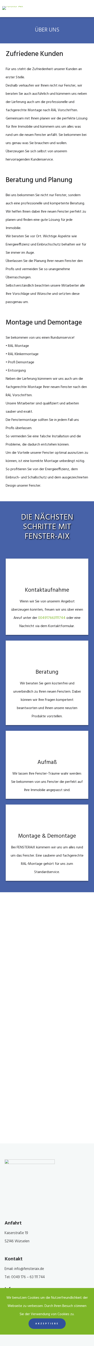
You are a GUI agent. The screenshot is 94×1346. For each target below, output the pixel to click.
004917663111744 (52, 618)
